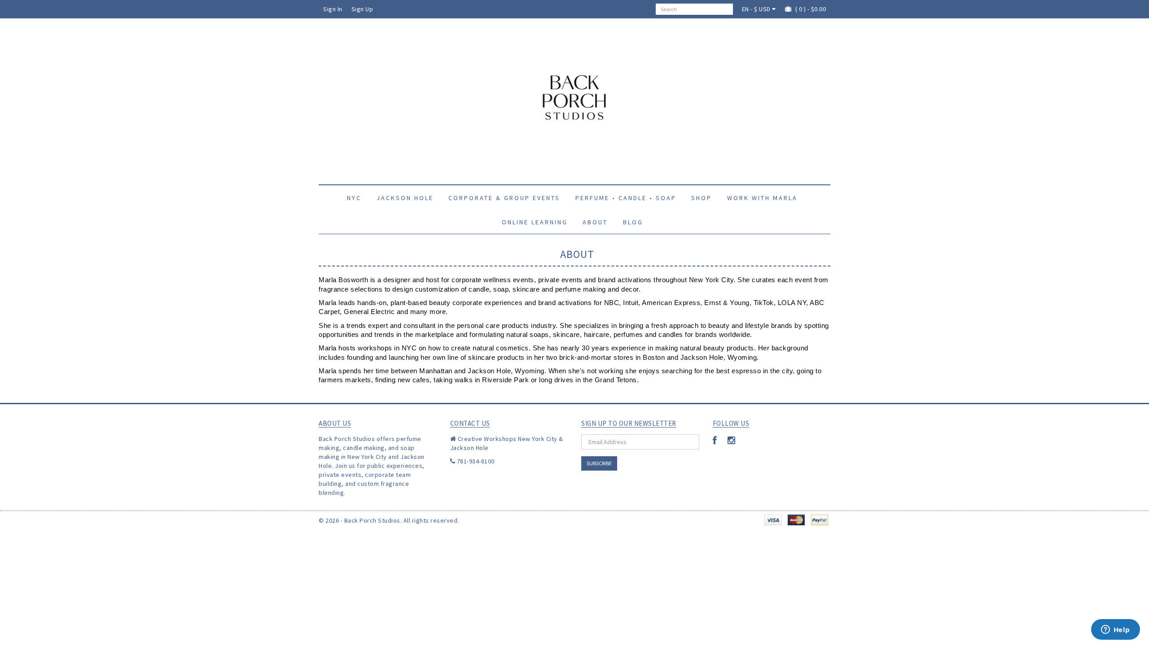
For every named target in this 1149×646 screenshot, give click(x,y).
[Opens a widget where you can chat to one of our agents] (1115, 630)
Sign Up (362, 9)
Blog (633, 222)
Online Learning (535, 222)
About (595, 222)
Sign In (332, 9)
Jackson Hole (405, 198)
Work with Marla (762, 198)
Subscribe (599, 463)
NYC (354, 198)
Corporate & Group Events (504, 198)
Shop (701, 198)
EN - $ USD (757, 9)
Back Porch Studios (372, 520)
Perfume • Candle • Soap (625, 198)
